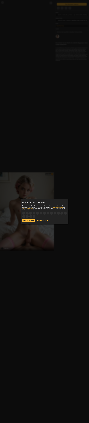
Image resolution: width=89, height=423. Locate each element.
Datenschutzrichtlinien (27, 208)
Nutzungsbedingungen (57, 207)
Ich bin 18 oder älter (28, 220)
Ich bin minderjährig (42, 220)
